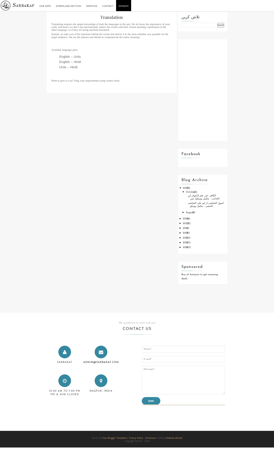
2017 (186, 238)
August (190, 212)
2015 (186, 247)
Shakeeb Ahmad (174, 437)
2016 (186, 242)
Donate (124, 6)
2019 (186, 228)
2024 (186, 218)
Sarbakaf (23, 5)
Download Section (68, 6)
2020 (186, 223)
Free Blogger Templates (114, 437)
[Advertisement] (202, 90)
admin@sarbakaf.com (101, 362)
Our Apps (45, 6)
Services (91, 6)
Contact (108, 6)
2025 (186, 188)
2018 (186, 233)
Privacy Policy (136, 437)
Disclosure (151, 437)
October (191, 192)
